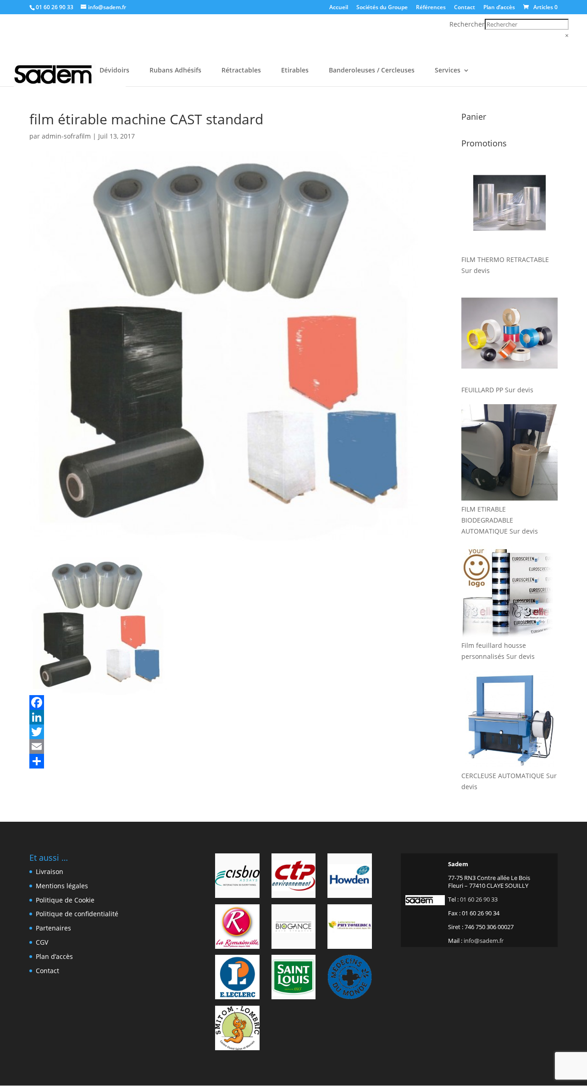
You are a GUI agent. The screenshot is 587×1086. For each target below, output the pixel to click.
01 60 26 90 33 (54, 7)
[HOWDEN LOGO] (349, 877)
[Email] (223, 746)
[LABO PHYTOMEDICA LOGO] (349, 928)
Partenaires (53, 928)
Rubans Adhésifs (175, 70)
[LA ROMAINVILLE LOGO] (237, 928)
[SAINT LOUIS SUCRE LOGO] (293, 978)
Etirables (295, 70)
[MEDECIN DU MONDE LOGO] (349, 978)
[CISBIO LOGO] (237, 877)
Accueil (338, 8)
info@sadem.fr (484, 940)
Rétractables (241, 70)
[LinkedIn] (223, 717)
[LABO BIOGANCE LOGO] (293, 928)
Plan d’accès (499, 8)
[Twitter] (223, 731)
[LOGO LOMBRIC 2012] (237, 1029)
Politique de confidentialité (77, 913)
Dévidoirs (114, 70)
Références (431, 8)
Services (447, 70)
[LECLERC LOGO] (237, 978)
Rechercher (467, 24)
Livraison (49, 871)
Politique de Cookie (65, 900)
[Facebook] (223, 702)
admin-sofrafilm (66, 136)
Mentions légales (62, 885)
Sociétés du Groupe (382, 8)
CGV (42, 942)
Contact (464, 8)
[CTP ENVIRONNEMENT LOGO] (293, 877)
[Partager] (223, 761)
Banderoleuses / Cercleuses (372, 70)
